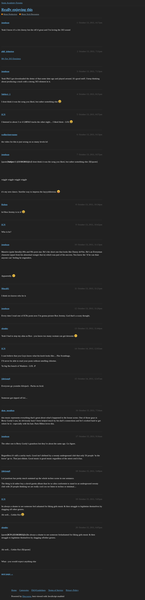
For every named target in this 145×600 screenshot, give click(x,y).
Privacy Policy (72, 590)
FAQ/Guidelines (38, 590)
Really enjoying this (17, 10)
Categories (24, 590)
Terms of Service (55, 590)
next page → (7, 574)
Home (14, 590)
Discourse (26, 596)
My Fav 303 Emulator (11, 59)
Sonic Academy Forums (12, 3)
